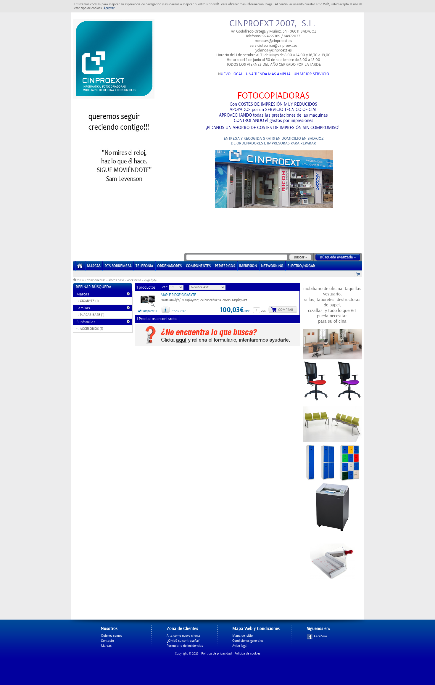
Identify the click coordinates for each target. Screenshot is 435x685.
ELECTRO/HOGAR (301, 266)
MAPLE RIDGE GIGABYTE (178, 295)
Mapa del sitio (242, 636)
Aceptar (109, 8)
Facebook (320, 636)
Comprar (285, 310)
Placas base (116, 280)
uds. (264, 311)
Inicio (81, 280)
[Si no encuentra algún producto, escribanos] (217, 345)
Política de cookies (247, 653)
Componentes (96, 280)
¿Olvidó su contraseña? (183, 641)
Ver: (165, 287)
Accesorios (134, 280)
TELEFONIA (144, 266)
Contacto (107, 641)
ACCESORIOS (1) (91, 329)
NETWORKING (272, 266)
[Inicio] (80, 268)
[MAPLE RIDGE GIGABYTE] (147, 306)
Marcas (93, 266)
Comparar (147, 311)
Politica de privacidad (216, 653)
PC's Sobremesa (117, 266)
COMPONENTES (198, 266)
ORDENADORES (169, 266)
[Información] (165, 309)
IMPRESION (248, 266)
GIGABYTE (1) (89, 301)
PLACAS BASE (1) (92, 315)
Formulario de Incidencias (185, 646)
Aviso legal (239, 646)
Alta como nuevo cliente (183, 636)
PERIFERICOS (225, 266)
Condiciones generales (247, 641)
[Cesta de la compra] (358, 274)
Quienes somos (111, 636)
